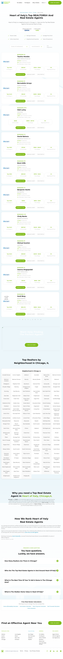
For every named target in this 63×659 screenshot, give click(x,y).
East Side (6, 395)
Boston (3, 637)
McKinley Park (46, 420)
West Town (16, 471)
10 (35, 319)
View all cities (31, 631)
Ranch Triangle (6, 440)
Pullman (57, 437)
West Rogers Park (6, 472)
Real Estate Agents (24, 12)
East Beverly (16, 391)
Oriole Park (26, 432)
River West (46, 440)
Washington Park (6, 463)
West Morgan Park (46, 467)
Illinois (30, 12)
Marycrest (16, 420)
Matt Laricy (21, 110)
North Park (6, 428)
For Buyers (27, 2)
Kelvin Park (6, 413)
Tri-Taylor (16, 458)
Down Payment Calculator (39, 606)
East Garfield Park (36, 392)
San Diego (30, 634)
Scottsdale (56, 444)
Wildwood (46, 471)
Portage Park (16, 437)
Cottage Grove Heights (26, 387)
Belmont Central (56, 375)
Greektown (56, 403)
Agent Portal (55, 634)
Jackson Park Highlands (56, 409)
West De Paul (46, 462)
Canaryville (46, 383)
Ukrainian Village (26, 458)
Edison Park (26, 395)
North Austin (36, 423)
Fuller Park (16, 398)
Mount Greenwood (16, 424)
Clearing (16, 386)
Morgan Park (6, 423)
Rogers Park (6, 444)
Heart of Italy (26, 406)
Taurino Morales (23, 56)
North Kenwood (47, 423)
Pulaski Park (46, 437)
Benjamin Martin (23, 190)
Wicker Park (36, 471)
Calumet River (36, 383)
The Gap (46, 453)
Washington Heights (57, 458)
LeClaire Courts (16, 418)
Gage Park (36, 398)
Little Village (46, 418)
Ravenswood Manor (26, 441)
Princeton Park (26, 437)
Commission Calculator (25, 606)
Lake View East (46, 413)
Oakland (36, 428)
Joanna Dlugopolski (25, 269)
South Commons (26, 449)
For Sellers (19, 2)
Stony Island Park (16, 454)
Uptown (37, 458)
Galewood (46, 398)
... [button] (30, 319)
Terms (21, 651)
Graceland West (36, 403)
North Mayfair (56, 423)
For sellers (41, 634)
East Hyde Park (46, 391)
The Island (56, 453)
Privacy (26, 651)
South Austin (16, 449)
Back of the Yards (46, 375)
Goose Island (26, 403)
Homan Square (56, 406)
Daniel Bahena (23, 136)
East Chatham (26, 391)
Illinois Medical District (26, 409)
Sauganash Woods (36, 445)
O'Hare (26, 428)
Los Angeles (18, 634)
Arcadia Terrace (6, 375)
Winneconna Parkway (56, 472)
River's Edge (57, 440)
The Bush (36, 453)
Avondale (36, 375)
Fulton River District (26, 399)
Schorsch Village (46, 444)
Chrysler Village (6, 386)
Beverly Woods (36, 379)
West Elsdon (57, 462)
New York (17, 637)
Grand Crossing (46, 403)
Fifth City (56, 395)
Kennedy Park (16, 413)
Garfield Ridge (56, 398)
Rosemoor (26, 444)
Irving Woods (46, 409)
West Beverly (16, 462)
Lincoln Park (26, 418)
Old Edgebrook (46, 428)
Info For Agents (56, 636)
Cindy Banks (22, 216)
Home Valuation (32, 608)
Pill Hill (56, 432)
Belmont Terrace (16, 379)
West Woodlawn (26, 471)
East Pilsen (56, 391)
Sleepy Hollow (6, 449)
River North (36, 440)
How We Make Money (42, 643)
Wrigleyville (26, 475)
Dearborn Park (46, 386)
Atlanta (3, 634)
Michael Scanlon (23, 243)
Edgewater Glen (16, 395)
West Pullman (56, 466)
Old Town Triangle (16, 433)
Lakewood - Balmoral (57, 414)
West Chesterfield (36, 463)
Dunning (6, 391)
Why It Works (35, 2)
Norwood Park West (16, 429)
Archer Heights (16, 375)
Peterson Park (46, 432)
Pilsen (6, 437)
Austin (3, 636)
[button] (20, 319)
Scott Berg (21, 296)
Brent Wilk (21, 163)
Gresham (6, 406)
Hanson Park (16, 406)
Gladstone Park (6, 403)
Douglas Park (56, 386)
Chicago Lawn (56, 383)
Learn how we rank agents (31, 532)
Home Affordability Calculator (10, 606)
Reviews (41, 639)
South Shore (57, 449)
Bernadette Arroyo (24, 83)
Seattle (30, 639)
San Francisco (31, 636)
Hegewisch (36, 406)
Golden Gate (16, 403)
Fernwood (46, 395)
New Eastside (26, 423)
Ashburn (26, 375)
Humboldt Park (6, 409)
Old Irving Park (56, 428)
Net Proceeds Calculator (53, 606)
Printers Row (36, 437)
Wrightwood (6, 475)
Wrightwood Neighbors (16, 476)
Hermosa (46, 406)
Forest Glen (6, 398)
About (43, 2)
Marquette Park (6, 420)
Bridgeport (6, 383)
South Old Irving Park (47, 449)
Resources (41, 641)
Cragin (36, 386)
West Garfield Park (16, 467)
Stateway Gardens (6, 454)
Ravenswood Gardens (16, 441)
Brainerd (56, 379)
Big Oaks (46, 379)
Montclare (56, 420)
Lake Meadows (36, 413)
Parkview (36, 432)
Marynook (26, 420)
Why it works (42, 637)
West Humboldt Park (26, 467)
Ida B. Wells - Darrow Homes (16, 409)
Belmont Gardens (6, 380)
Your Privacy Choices (35, 651)
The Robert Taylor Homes (6, 458)
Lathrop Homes (6, 418)
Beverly (26, 379)
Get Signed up (56, 637)
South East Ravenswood (36, 449)
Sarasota (30, 637)
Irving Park (36, 409)
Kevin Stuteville (16, 536)
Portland (17, 639)
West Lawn (36, 466)
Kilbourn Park (26, 413)
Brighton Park (16, 383)
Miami (16, 636)
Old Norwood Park (6, 433)
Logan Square (56, 418)
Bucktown (26, 383)
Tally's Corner (26, 453)
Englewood (36, 395)
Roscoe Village (16, 444)
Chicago (34, 12)
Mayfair (36, 420)
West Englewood (6, 466)
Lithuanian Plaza (36, 418)
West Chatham (26, 462)
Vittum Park (46, 458)
